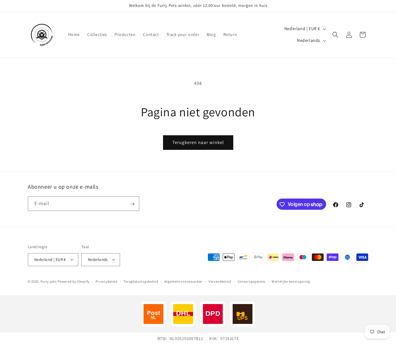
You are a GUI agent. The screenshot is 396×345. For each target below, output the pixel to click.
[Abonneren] (132, 204)
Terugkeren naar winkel (198, 142)
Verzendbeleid (220, 281)
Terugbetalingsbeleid (140, 281)
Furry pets (49, 281)
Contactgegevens (252, 281)
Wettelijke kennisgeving (291, 281)
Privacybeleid (107, 281)
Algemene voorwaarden (183, 281)
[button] (335, 35)
